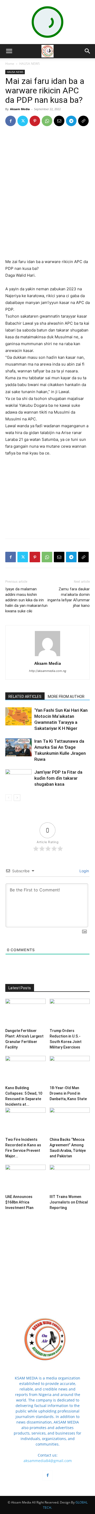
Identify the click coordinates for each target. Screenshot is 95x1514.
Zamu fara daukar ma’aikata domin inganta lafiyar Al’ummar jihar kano (69, 597)
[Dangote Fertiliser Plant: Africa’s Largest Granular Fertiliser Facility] (25, 1012)
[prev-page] (8, 797)
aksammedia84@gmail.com (47, 1460)
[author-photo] (47, 656)
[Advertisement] (47, 220)
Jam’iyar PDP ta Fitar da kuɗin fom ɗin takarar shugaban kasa (58, 778)
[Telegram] (71, 121)
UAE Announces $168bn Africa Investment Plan (19, 1202)
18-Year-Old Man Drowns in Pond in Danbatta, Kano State (68, 1093)
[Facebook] (10, 121)
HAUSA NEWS (29, 63)
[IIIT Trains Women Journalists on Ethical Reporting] (70, 1178)
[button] (9, 51)
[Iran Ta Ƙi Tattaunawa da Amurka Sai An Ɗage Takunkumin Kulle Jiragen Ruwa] (18, 747)
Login (83, 871)
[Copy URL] (83, 121)
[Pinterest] (35, 121)
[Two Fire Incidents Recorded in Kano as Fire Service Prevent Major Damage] (25, 1121)
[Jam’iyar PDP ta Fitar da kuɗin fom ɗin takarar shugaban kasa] (18, 778)
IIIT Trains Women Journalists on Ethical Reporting (69, 1202)
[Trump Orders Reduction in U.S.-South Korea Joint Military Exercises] (70, 1012)
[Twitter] (22, 121)
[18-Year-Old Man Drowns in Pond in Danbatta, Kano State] (70, 1069)
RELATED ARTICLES (24, 696)
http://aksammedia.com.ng (47, 671)
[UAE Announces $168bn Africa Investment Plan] (25, 1178)
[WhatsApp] (47, 121)
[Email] (59, 121)
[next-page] (17, 797)
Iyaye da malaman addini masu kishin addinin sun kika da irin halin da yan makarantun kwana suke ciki (26, 600)
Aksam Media (20, 109)
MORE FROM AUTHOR (66, 696)
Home (9, 63)
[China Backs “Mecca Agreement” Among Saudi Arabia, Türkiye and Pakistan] (70, 1121)
